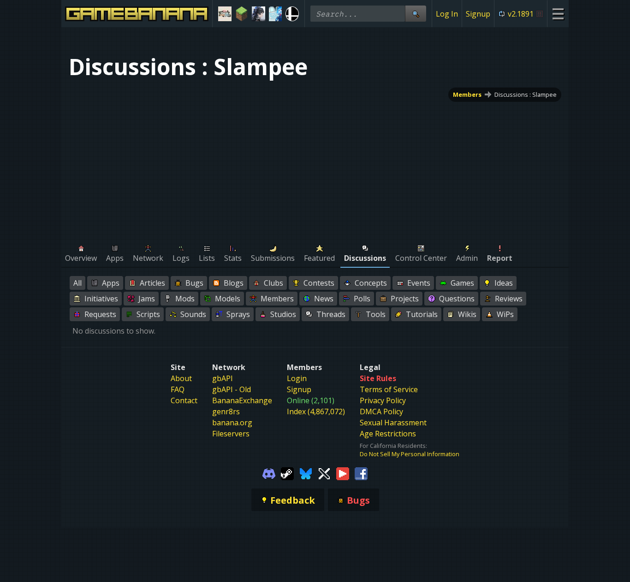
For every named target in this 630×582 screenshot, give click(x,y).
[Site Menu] (558, 13)
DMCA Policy (381, 411)
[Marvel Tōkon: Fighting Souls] (224, 14)
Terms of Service (389, 389)
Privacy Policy (383, 400)
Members (467, 94)
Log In (447, 14)
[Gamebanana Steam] (287, 473)
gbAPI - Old (231, 389)
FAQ (177, 389)
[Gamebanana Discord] (269, 473)
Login (297, 378)
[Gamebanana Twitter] (324, 473)
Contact (184, 400)
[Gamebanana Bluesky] (305, 473)
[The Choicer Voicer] (275, 14)
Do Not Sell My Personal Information (409, 454)
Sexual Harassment (393, 422)
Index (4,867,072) (316, 411)
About (181, 378)
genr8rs (226, 411)
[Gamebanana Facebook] (361, 473)
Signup (478, 14)
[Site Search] (415, 14)
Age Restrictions (388, 434)
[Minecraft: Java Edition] (241, 14)
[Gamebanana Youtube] (342, 473)
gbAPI (222, 378)
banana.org (232, 422)
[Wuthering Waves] (258, 14)
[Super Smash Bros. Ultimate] (292, 14)
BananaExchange (242, 400)
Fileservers (231, 434)
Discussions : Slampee (525, 94)
